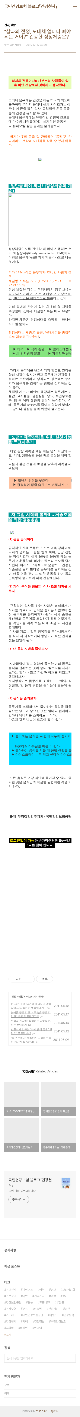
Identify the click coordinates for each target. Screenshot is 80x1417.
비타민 (24, 1328)
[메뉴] (75, 6)
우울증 (60, 1302)
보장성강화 (68, 1289)
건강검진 (53, 1308)
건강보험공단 (13, 1302)
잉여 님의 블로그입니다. (22, 1191)
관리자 (54, 1411)
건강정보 (39, 1321)
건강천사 (11, 1321)
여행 (53, 1296)
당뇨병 (38, 1308)
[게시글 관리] (30, 979)
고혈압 (10, 1328)
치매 (25, 1321)
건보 (53, 1289)
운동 (30, 1302)
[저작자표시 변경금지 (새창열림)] (57, 979)
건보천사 (11, 1289)
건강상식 (69, 1315)
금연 (67, 1308)
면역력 (38, 1328)
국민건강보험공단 (33, 1315)
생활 (20, 996)
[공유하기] (24, 979)
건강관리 (39, 1296)
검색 (71, 1358)
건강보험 (11, 1308)
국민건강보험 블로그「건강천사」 (30, 6)
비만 (25, 1296)
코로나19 (44, 1302)
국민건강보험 (58, 1321)
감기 (64, 1296)
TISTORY (41, 1411)
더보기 (7, 1334)
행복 (41, 1289)
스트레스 (11, 1315)
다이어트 (28, 1289)
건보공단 (11, 1296)
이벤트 (53, 1315)
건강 (13, 996)
